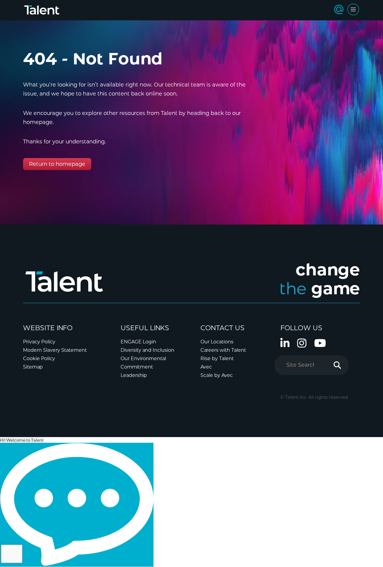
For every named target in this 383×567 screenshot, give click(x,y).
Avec (206, 367)
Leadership (134, 375)
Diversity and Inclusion (147, 350)
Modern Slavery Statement (55, 350)
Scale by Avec (216, 375)
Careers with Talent (223, 350)
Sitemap (33, 367)
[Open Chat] (76, 505)
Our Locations (216, 342)
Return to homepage (57, 164)
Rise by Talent (217, 358)
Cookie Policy (39, 358)
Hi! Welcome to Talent (22, 440)
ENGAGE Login (138, 342)
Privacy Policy (39, 342)
